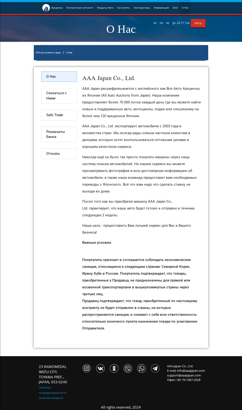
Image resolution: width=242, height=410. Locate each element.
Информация (161, 7)
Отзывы (53, 154)
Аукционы (57, 7)
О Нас (185, 7)
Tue (187, 23)
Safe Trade (54, 115)
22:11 (180, 23)
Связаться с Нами (56, 95)
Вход (198, 23)
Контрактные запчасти (79, 7)
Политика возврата (51, 398)
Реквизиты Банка (55, 134)
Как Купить (123, 7)
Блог (175, 7)
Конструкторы (142, 7)
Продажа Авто (105, 7)
